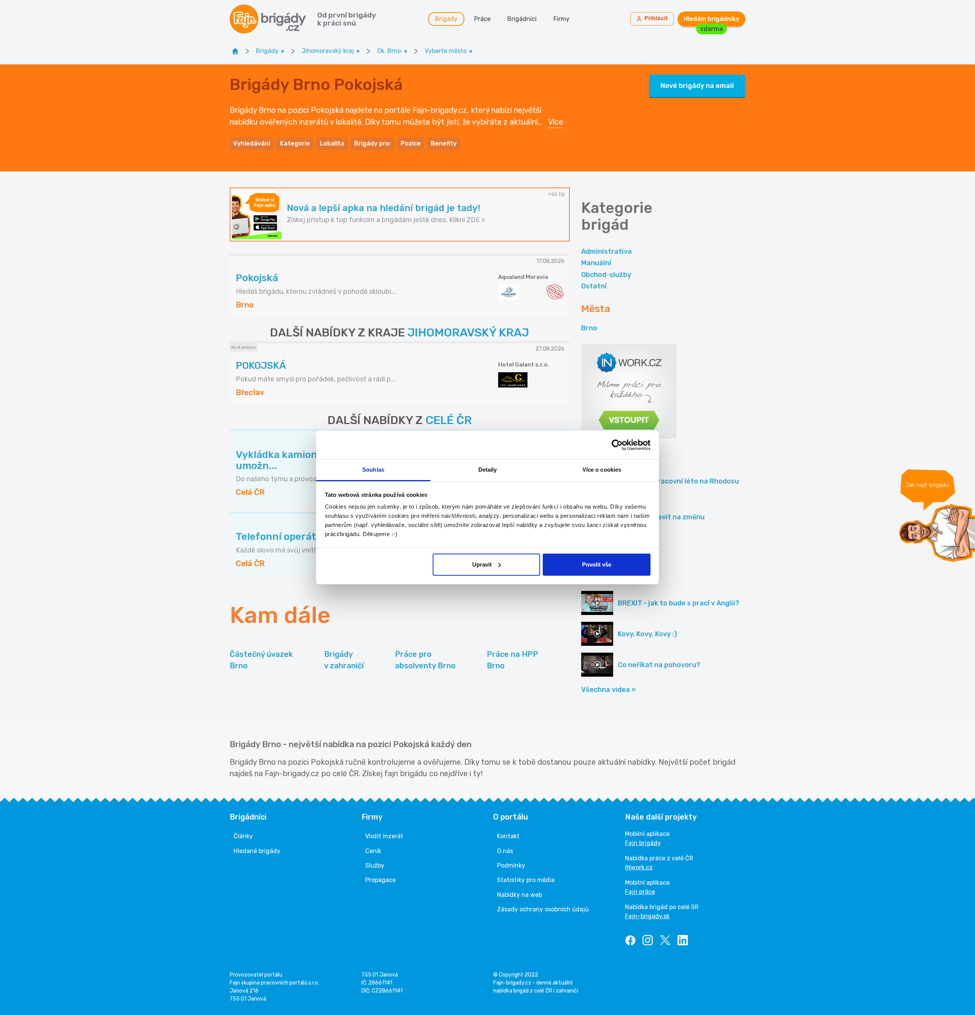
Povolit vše (596, 564)
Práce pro (425, 660)
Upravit (482, 564)
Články (243, 836)
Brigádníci (522, 18)
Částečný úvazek (261, 660)
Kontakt (508, 836)
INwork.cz (639, 867)
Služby (374, 865)
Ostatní (594, 286)
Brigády (446, 18)
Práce (482, 18)
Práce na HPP (512, 660)
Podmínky (511, 865)
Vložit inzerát (384, 836)
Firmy (561, 18)
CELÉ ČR (448, 420)
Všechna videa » (608, 689)
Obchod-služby (606, 275)
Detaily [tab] (487, 469)
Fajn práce (640, 891)
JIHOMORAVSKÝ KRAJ (468, 332)
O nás (505, 851)
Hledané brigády (256, 851)
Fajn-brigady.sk (647, 916)
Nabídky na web (519, 894)
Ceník (373, 851)
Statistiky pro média (526, 880)
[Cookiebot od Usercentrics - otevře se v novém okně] (617, 445)
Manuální (596, 263)
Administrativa (606, 251)
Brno (589, 328)
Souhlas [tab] (373, 469)
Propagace (380, 880)
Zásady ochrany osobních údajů (543, 909)
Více (555, 121)
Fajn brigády (643, 843)
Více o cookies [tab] (601, 469)
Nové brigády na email (697, 86)
